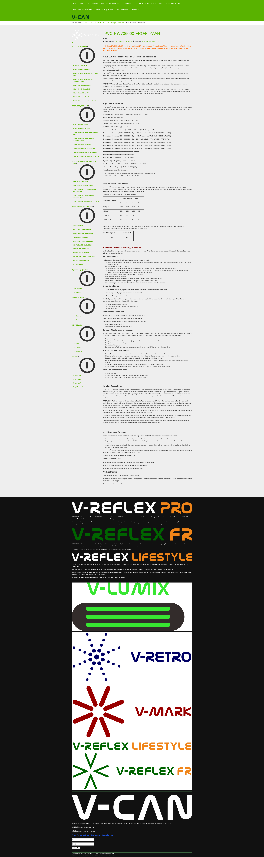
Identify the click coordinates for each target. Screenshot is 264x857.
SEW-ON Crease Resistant (82, 85)
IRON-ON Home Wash (80, 124)
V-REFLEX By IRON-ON (110, 3)
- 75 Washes (77, 292)
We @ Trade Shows (79, 387)
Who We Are (77, 375)
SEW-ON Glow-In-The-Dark (82, 97)
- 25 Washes (77, 316)
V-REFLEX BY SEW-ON (88, 3)
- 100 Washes (77, 288)
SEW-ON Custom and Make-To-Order (85, 101)
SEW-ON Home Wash (80, 65)
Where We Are (77, 383)
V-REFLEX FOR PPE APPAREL (170, 3)
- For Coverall (77, 351)
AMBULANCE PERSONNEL (82, 229)
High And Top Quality (82, 10)
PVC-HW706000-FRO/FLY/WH (132, 33)
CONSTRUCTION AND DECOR (83, 233)
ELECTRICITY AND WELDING (83, 241)
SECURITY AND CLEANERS (82, 245)
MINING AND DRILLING (81, 249)
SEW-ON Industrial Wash (81, 69)
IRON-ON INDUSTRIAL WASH (83, 186)
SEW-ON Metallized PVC (81, 93)
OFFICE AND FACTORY (81, 253)
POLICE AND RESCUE (80, 237)
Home (75, 3)
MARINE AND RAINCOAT (81, 260)
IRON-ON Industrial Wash (81, 128)
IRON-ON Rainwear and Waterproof (85, 152)
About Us (135, 10)
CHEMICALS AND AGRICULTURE (84, 257)
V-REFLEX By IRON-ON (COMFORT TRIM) (139, 3)
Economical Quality (104, 10)
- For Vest (76, 343)
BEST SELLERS (122, 10)
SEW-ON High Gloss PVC (115, 23)
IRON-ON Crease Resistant (82, 144)
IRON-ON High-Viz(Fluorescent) (84, 148)
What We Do (77, 379)
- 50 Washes (77, 320)
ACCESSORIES (78, 264)
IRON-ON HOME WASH (80, 182)
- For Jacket (77, 347)
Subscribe (75, 848)
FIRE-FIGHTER (78, 225)
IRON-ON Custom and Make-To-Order (86, 156)
